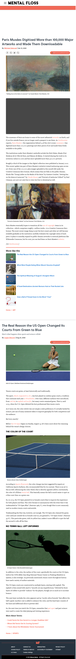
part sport (51, 608)
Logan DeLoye (9, 337)
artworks (55, 137)
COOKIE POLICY (15, 649)
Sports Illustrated (22, 484)
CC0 (48, 94)
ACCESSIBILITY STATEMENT (44, 649)
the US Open (15, 424)
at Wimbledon (29, 398)
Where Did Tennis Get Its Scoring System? (23, 623)
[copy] (18, 52)
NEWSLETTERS (41, 647)
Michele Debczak (10, 48)
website (61, 239)
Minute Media (34, 657)
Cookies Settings (28, 652)
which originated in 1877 (22, 396)
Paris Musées (16, 143)
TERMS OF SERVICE (28, 649)
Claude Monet (33, 177)
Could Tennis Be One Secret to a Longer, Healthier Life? (27, 620)
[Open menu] (5, 3)
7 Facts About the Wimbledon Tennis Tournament (25, 627)
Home (8, 310)
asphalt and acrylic (24, 401)
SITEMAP (58, 649)
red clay (13, 401)
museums (59, 143)
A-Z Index (14, 652)
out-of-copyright (49, 225)
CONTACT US (26, 647)
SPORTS (16, 633)
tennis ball (25, 492)
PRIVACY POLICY (60, 647)
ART (14, 310)
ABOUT (13, 647)
